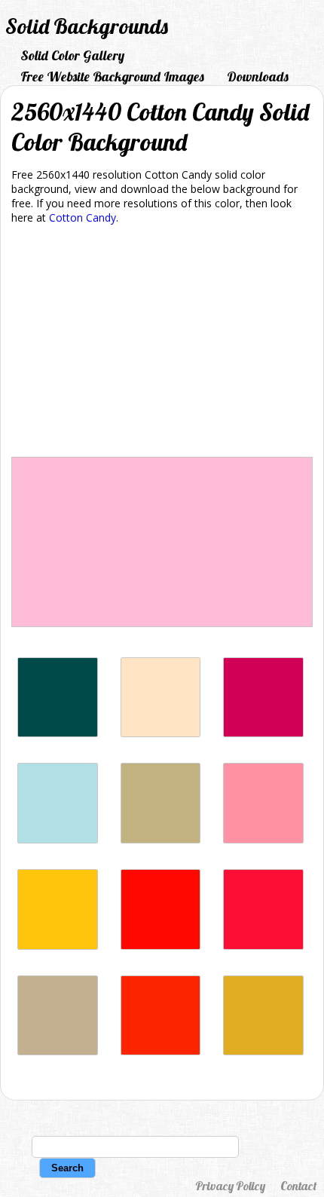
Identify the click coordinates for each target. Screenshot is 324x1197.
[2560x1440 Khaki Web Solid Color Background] (57, 1051)
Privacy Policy (230, 1185)
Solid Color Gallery (72, 55)
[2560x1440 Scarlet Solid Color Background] (161, 1051)
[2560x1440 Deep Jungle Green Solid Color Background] (57, 733)
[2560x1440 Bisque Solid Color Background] (161, 733)
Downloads (258, 76)
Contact (298, 1185)
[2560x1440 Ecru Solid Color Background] (161, 839)
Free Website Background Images (112, 76)
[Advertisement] (162, 343)
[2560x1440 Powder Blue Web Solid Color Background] (57, 839)
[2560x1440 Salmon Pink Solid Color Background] (263, 839)
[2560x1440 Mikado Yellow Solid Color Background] (57, 945)
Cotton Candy (82, 217)
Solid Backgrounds (86, 26)
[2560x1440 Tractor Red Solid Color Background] (263, 945)
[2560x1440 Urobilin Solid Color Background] (263, 1051)
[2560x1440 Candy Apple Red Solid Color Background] (161, 945)
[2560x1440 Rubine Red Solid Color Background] (263, 733)
